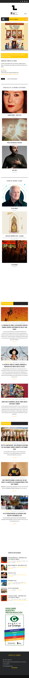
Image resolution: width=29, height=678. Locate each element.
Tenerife (18, 562)
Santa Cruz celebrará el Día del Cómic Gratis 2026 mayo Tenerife (14, 403)
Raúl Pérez (14, 170)
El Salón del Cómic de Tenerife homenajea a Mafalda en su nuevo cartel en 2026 (14, 366)
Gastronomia (7, 478)
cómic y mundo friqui (12, 78)
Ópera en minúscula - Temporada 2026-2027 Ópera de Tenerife (17, 558)
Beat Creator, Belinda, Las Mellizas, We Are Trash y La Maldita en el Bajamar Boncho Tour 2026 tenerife (14, 482)
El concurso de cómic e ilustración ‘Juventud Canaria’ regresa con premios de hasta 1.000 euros (14, 327)
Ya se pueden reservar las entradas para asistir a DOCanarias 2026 (14, 514)
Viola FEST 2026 (12, 573)
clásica (9, 574)
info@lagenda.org (8, 666)
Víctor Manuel (14, 208)
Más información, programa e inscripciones (9, 74)
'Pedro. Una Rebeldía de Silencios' (14, 143)
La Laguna (3, 69)
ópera (9, 561)
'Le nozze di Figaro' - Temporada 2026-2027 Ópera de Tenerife (17, 596)
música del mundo (7, 443)
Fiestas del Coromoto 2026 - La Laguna (14, 236)
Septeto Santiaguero (13, 588)
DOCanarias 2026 (12, 580)
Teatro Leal (19, 590)
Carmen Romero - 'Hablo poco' (14, 115)
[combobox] (18, 19)
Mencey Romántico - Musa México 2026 (17, 565)
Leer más (14, 341)
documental (7, 511)
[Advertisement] (14, 284)
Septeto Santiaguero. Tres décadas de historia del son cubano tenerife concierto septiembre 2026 (14, 447)
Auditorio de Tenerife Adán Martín (20, 600)
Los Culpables (14, 265)
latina (9, 567)
